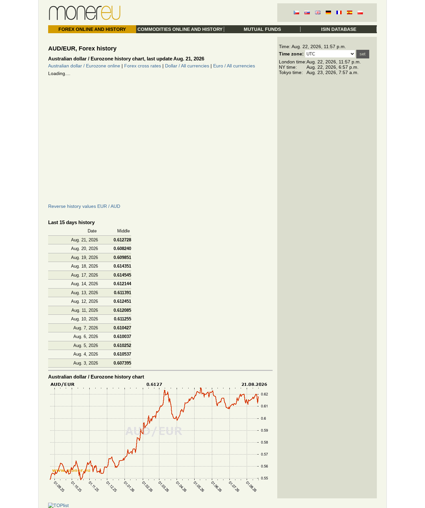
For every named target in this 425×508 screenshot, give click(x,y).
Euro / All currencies (234, 65)
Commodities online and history (179, 29)
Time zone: (291, 53)
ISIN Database (338, 29)
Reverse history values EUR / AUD (84, 206)
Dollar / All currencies (187, 65)
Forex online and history (92, 29)
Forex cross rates (142, 65)
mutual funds (262, 29)
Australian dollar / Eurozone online (84, 65)
